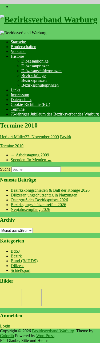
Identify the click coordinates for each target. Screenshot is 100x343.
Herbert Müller (12, 136)
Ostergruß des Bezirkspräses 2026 (39, 200)
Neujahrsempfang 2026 (30, 209)
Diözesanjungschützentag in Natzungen (44, 195)
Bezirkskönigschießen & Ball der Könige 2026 (50, 190)
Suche (5, 169)
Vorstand (18, 51)
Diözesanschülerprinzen (41, 70)
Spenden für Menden (31, 159)
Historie (17, 56)
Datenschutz (21, 99)
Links (15, 90)
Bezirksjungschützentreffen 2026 (38, 204)
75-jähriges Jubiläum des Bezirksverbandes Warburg (55, 114)
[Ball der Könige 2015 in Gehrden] (32, 297)
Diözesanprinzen (35, 66)
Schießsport (20, 270)
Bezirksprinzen (34, 80)
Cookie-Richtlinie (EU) (30, 104)
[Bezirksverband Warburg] (48, 19)
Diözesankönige (35, 61)
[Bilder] (10, 297)
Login (5, 326)
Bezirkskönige (33, 75)
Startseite (18, 42)
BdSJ (15, 251)
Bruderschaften (23, 46)
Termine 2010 (11, 146)
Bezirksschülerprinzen (40, 85)
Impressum (20, 95)
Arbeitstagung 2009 (30, 155)
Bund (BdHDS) (24, 261)
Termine (18, 109)
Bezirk (65, 136)
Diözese (17, 265)
